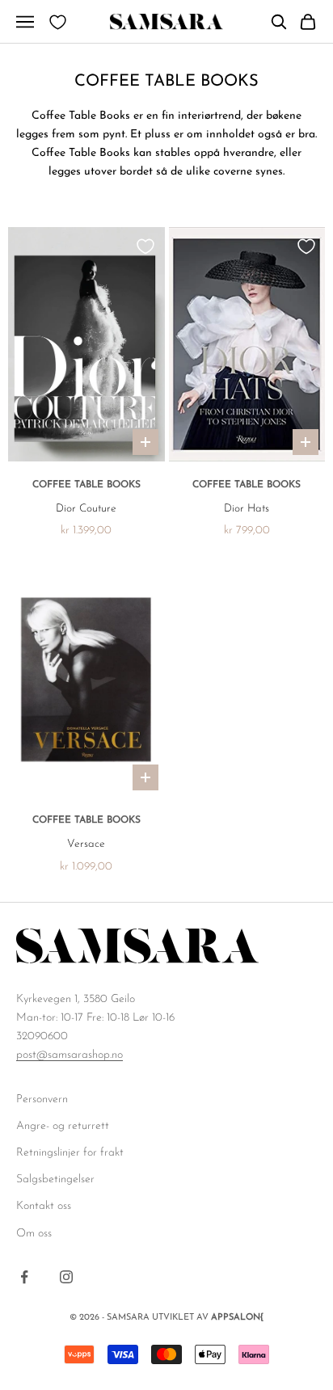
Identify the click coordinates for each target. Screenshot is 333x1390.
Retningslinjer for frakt (70, 1153)
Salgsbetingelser (55, 1179)
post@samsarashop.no (69, 1055)
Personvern (42, 1099)
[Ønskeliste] (57, 22)
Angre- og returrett (62, 1126)
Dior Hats (246, 508)
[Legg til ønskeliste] (145, 246)
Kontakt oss (43, 1206)
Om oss (34, 1234)
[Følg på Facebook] (24, 1277)
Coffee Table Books (86, 485)
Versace (86, 844)
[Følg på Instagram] (66, 1277)
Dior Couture (86, 508)
